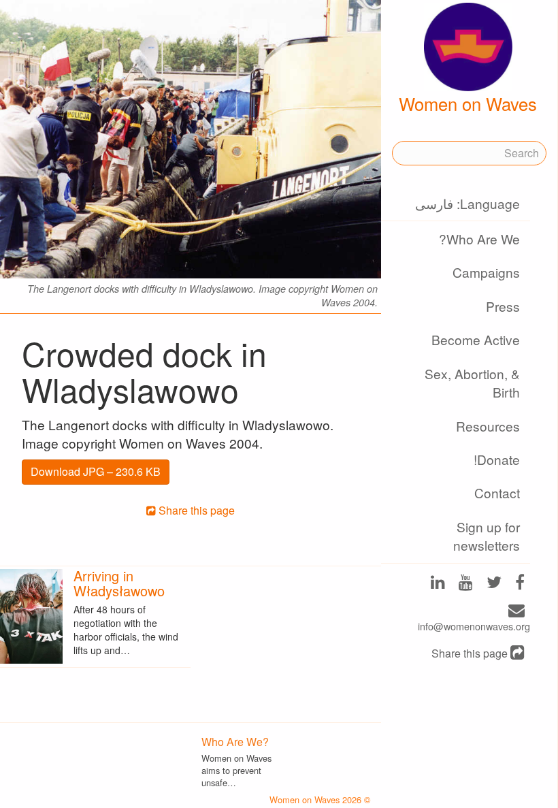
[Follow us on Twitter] (494, 583)
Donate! (497, 459)
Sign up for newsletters (486, 535)
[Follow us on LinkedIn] (437, 583)
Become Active (475, 339)
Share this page (470, 654)
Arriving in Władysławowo (119, 583)
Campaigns (486, 272)
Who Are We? (479, 238)
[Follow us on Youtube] (465, 583)
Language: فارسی (467, 203)
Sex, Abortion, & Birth (472, 382)
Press (503, 306)
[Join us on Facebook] (520, 583)
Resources (488, 426)
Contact (497, 492)
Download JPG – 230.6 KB (96, 471)
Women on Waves (468, 103)
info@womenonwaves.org (474, 626)
